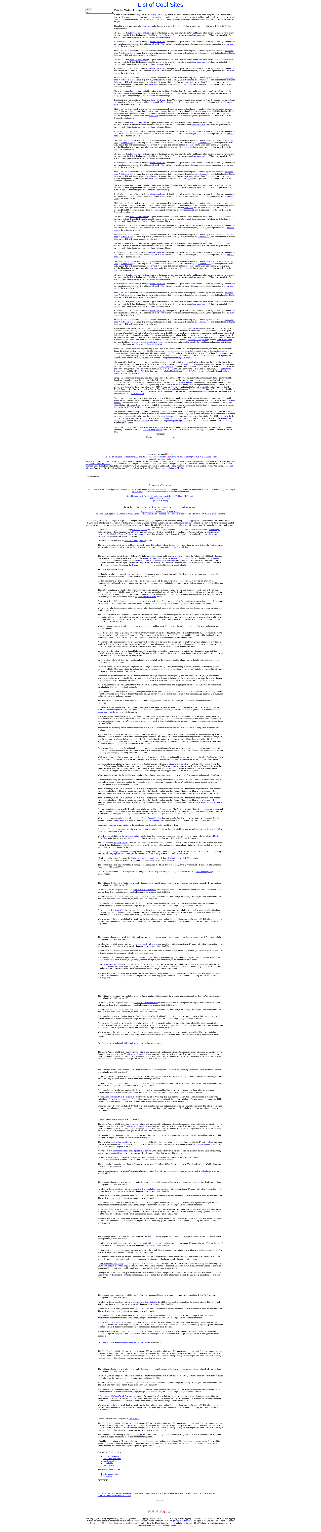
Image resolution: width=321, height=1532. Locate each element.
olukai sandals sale (157, 42)
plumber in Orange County (198, 340)
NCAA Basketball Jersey (212, 514)
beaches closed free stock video (146, 858)
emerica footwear (155, 344)
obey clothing (108, 1463)
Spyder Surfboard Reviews (108, 712)
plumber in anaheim (111, 1456)
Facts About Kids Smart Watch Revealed (116, 1097)
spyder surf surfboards (188, 523)
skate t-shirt (146, 26)
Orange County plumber (181, 558)
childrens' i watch (142, 560)
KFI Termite (188, 496)
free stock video (108, 1043)
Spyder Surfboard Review (114, 621)
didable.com (137, 1135)
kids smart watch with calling (145, 944)
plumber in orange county (149, 1441)
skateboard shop (127, 53)
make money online (110, 1474)
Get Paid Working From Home (204, 457)
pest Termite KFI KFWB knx (170, 496)
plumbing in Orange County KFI (144, 342)
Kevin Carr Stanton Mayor (162, 507)
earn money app (215, 530)
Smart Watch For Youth (109, 1023)
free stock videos (109, 1461)
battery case (155, 15)
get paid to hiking (184, 457)
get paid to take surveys (141, 851)
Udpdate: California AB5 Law (98, 464)
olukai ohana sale (198, 35)
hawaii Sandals (120, 820)
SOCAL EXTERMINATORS (110, 1493)
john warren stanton (135, 534)
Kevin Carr (107, 1476)
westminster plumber (175, 764)
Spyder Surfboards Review (145, 597)
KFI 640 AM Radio (224, 340)
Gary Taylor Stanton (174, 1525)
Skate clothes (109, 1496)
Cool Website (134, 1119)
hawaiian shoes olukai (139, 33)
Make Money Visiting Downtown (162, 457)
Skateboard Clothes (123, 1496)
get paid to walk (118, 854)
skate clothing (189, 364)
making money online (119, 851)
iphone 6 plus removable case (220, 335)
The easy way (166, 485)
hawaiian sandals (121, 843)
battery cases (215, 19)
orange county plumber (177, 565)
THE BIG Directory (183, 1493)
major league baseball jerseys (204, 845)
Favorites (160, 435)
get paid (152, 459)
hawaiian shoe (139, 829)
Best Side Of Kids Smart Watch (112, 910)
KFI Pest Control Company (160, 498)
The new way (154, 485)
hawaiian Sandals (103, 514)
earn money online (164, 459)
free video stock (109, 1465)
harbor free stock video (148, 825)
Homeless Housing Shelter (135, 541)
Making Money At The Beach (135, 457)
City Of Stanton (132, 496)
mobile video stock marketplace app (132, 1043)
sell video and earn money (164, 560)
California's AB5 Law (170, 461)
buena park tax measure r (186, 507)
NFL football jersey (174, 858)
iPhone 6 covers (192, 328)
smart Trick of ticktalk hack (145, 890)
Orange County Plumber (152, 429)
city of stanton (160, 511)
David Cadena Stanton (116, 534)
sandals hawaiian (168, 1443)
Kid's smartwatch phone (137, 489)
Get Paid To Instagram (113, 457)
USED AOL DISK (199, 1493)
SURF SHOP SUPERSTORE (162, 1493)
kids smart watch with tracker (146, 1003)
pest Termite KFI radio (149, 496)
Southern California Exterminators (136, 1493)
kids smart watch (141, 1076)
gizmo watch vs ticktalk (137, 1054)
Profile (89, 10)
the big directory (143, 507)
